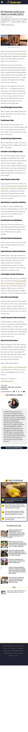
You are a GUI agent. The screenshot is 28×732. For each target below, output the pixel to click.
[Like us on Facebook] (16, 392)
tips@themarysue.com (7, 381)
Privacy (5, 648)
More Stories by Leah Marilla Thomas (14, 448)
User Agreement (7, 650)
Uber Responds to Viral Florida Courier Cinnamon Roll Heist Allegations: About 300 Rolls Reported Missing (16, 580)
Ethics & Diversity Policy (17, 650)
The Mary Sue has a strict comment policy (14, 367)
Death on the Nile (21, 54)
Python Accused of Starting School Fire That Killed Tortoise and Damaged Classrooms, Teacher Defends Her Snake (15, 500)
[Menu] (2, 2)
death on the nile (11, 387)
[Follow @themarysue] (14, 392)
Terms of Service (12, 648)
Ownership (10, 655)
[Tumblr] (21, 392)
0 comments (24, 19)
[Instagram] (19, 392)
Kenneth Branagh (4, 388)
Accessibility (20, 648)
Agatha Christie (4, 387)
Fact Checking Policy (18, 653)
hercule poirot (18, 387)
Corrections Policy (8, 653)
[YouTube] (24, 392)
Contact (16, 655)
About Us (16, 645)
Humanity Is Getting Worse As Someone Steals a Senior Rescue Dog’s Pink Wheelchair (17, 561)
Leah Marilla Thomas (6, 19)
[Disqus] (14, 617)
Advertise (22, 645)
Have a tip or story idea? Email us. (15, 590)
